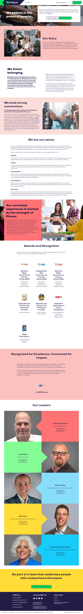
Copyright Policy (12, 612)
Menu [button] (28, 2)
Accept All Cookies (65, 18)
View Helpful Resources (17, 607)
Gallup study (36, 120)
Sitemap (56, 597)
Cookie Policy (19, 612)
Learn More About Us (17, 604)
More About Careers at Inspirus (41, 586)
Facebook (34, 598)
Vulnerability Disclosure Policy (39, 612)
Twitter (39, 598)
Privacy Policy (5, 612)
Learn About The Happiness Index (19, 602)
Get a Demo (77, 2)
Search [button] (68, 2)
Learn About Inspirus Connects (19, 600)
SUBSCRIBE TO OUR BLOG (39, 607)
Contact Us (56, 600)
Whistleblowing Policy (27, 612)
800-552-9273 (37, 603)
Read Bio (60, 430)
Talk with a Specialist (17, 597)
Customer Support (61, 2)
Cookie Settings (49, 612)
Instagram (42, 598)
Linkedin (36, 598)
